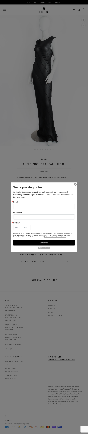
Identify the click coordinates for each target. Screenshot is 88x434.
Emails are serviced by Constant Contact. (55, 237)
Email (15, 202)
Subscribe (44, 243)
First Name (17, 212)
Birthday (16, 223)
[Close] (75, 184)
